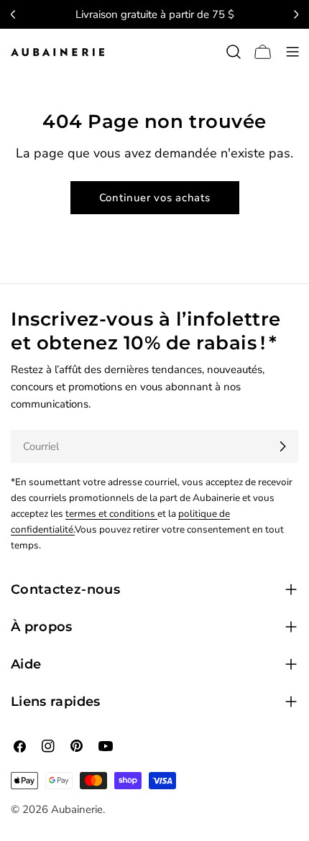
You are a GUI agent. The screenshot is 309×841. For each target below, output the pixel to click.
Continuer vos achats (155, 197)
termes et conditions (111, 513)
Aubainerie (77, 809)
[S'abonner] (282, 446)
